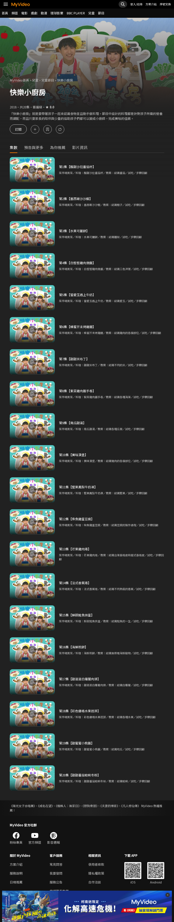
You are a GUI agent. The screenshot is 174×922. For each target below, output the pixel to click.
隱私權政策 (96, 873)
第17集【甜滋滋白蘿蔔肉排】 (80, 679)
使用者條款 (96, 864)
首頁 (5, 13)
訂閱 (18, 129)
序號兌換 (165, 4)
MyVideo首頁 (19, 80)
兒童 (91, 13)
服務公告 (56, 882)
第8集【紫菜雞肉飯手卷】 (77, 391)
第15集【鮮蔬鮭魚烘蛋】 (76, 615)
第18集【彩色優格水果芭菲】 (80, 711)
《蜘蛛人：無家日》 (68, 806)
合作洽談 (94, 882)
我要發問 (56, 873)
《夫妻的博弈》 (109, 806)
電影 (24, 13)
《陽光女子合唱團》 (22, 806)
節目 (101, 13)
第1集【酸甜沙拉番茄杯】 (77, 166)
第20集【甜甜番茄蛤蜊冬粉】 (80, 775)
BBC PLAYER (76, 13)
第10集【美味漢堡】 (73, 455)
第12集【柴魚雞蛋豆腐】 (76, 519)
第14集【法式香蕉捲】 (75, 583)
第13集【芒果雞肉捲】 (75, 549)
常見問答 (56, 864)
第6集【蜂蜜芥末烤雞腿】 (77, 326)
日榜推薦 (16, 882)
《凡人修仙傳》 (130, 806)
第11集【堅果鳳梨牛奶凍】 (78, 487)
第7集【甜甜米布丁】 (74, 359)
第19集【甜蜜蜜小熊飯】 (76, 743)
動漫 (44, 13)
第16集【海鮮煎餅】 (73, 647)
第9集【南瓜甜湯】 (72, 423)
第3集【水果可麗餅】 (74, 231)
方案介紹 (151, 4)
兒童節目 (47, 80)
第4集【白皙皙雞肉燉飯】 (77, 263)
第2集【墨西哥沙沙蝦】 (76, 198)
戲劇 (34, 13)
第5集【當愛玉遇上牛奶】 (77, 295)
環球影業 (57, 13)
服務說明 (16, 873)
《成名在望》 (45, 806)
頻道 (14, 13)
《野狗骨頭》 (90, 806)
